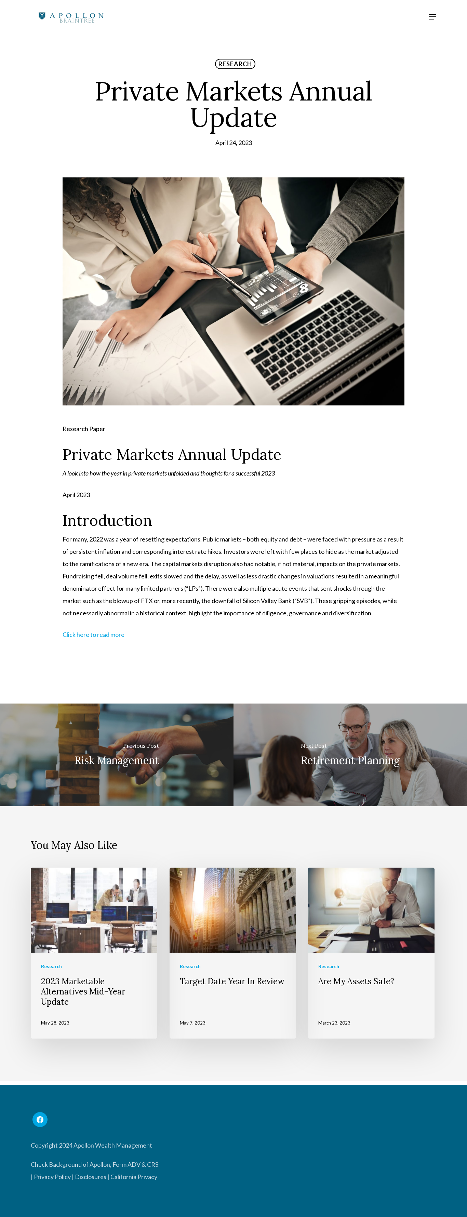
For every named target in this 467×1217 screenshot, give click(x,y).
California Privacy (133, 1176)
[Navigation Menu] (432, 16)
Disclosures (90, 1176)
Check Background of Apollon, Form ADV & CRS (94, 1164)
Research (235, 64)
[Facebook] (40, 1119)
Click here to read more (93, 634)
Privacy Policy (52, 1176)
